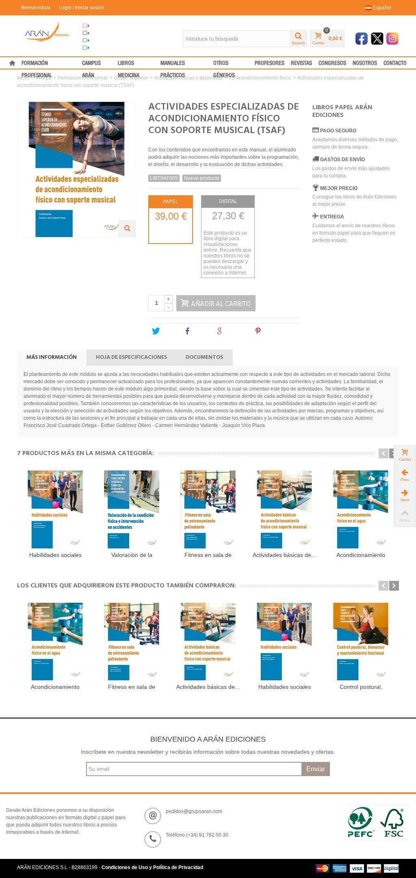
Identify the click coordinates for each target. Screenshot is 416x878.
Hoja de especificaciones (131, 357)
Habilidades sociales (55, 555)
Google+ (235, 331)
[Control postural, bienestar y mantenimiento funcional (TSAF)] (361, 641)
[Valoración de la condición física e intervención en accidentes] (132, 509)
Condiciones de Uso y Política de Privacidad (152, 867)
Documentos (204, 357)
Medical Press (105, 48)
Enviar (315, 769)
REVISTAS (301, 63)
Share (200, 331)
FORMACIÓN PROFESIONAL (37, 64)
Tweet (168, 331)
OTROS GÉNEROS (224, 64)
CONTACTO (395, 63)
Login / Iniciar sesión (81, 8)
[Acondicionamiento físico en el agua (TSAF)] (361, 509)
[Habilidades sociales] (55, 509)
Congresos (102, 33)
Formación (101, 40)
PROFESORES (269, 63)
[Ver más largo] (127, 228)
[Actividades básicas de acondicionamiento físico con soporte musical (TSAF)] (284, 509)
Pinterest (274, 331)
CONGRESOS (332, 63)
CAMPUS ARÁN (91, 64)
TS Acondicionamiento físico (260, 78)
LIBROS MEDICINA (128, 64)
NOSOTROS (365, 63)
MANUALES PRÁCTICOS (172, 64)
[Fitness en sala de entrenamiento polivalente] (208, 509)
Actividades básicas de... (284, 555)
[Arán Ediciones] (47, 32)
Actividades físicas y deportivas (188, 78)
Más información (51, 357)
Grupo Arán (102, 26)
